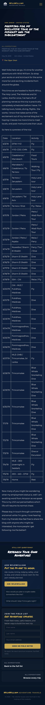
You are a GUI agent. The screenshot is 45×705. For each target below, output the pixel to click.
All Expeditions (9, 46)
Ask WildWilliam (16, 584)
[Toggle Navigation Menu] (40, 4)
